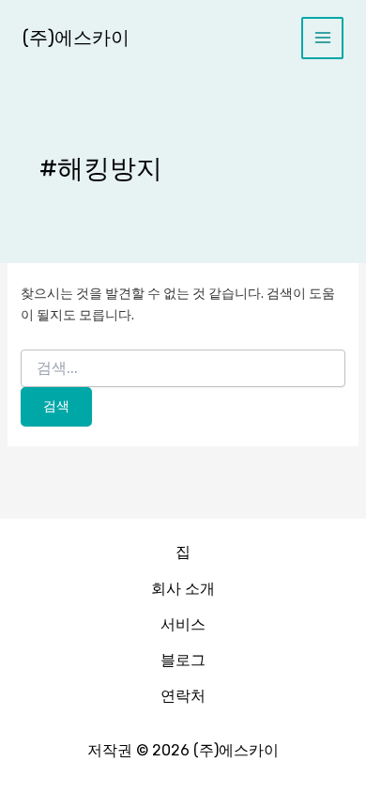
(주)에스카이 (76, 37)
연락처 (183, 696)
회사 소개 (183, 589)
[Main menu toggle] (322, 38)
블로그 (183, 660)
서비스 (183, 624)
